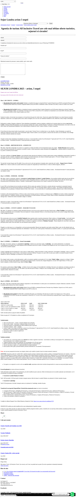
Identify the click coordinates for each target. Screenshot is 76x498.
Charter (5, 8)
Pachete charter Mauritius (7, 440)
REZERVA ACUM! (5, 85)
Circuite (5, 9)
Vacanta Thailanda (5, 433)
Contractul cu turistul (8, 474)
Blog (5, 16)
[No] (16, 495)
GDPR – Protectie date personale (11, 475)
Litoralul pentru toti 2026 (7, 447)
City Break (6, 13)
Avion (5, 14)
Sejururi (5, 10)
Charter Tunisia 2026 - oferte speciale (10, 453)
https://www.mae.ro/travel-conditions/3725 (44, 401)
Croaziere (6, 12)
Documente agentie (8, 472)
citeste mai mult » (5, 465)
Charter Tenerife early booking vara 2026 (11, 425)
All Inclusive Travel (5, 25)
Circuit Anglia (19, 25)
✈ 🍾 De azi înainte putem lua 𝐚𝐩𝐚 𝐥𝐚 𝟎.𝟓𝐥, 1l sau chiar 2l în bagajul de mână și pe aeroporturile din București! (29, 471)
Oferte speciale (7, 6)
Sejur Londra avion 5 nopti (30, 25)
